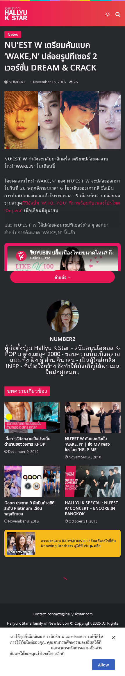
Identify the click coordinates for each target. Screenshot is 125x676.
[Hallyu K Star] (16, 13)
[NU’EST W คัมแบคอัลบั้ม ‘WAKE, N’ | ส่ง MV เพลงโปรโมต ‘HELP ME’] (93, 417)
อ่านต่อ (61, 277)
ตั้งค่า (70, 653)
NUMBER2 (17, 81)
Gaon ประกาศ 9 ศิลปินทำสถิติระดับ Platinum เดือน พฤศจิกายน (29, 508)
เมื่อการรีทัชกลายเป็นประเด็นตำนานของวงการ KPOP (27, 441)
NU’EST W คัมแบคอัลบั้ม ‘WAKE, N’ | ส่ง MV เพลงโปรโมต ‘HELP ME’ (87, 444)
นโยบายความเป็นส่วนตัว (29, 647)
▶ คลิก (95, 545)
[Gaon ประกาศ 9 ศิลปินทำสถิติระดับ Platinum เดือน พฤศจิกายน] (32, 481)
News (13, 34)
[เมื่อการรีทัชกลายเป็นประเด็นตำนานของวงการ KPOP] (32, 417)
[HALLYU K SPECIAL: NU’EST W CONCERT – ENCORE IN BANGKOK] (93, 481)
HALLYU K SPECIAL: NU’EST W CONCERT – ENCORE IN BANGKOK (91, 508)
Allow (103, 664)
